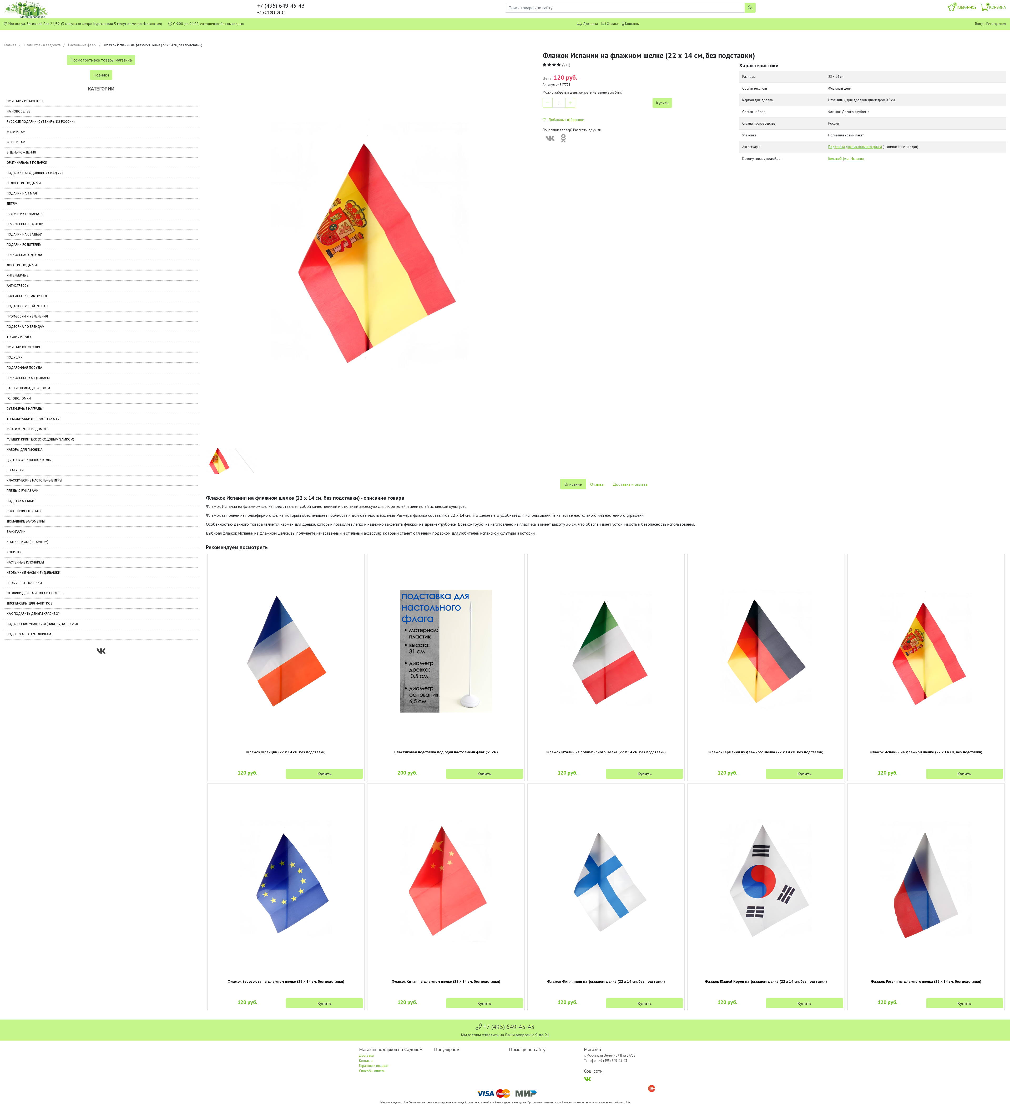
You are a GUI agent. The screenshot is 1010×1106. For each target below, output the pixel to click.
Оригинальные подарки (27, 163)
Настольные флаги (82, 45)
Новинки (101, 75)
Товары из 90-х (19, 337)
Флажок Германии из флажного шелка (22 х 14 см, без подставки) (766, 752)
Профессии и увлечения (27, 316)
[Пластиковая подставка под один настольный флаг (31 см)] (446, 651)
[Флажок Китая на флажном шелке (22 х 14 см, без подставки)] (446, 881)
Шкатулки (15, 470)
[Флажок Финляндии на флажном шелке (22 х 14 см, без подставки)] (606, 881)
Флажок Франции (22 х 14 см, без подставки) (286, 752)
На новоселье (18, 111)
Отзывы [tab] (597, 484)
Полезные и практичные (27, 296)
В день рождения (21, 152)
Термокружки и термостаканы (33, 419)
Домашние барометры (26, 521)
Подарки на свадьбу (24, 234)
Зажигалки (16, 532)
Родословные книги (24, 511)
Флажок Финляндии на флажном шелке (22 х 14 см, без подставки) (606, 981)
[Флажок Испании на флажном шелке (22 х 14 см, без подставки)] (926, 651)
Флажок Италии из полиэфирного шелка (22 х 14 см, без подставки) (606, 752)
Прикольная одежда (24, 255)
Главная (10, 45)
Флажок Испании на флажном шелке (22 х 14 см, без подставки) (926, 752)
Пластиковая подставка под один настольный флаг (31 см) (446, 752)
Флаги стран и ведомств (42, 45)
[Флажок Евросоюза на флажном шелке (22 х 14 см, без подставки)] (286, 881)
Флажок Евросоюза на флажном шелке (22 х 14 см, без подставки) (286, 981)
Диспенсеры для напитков (30, 603)
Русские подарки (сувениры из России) (41, 122)
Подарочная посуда (24, 368)
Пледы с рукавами (22, 491)
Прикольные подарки (25, 224)
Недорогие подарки (24, 183)
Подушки (15, 357)
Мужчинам (16, 132)
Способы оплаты (372, 1071)
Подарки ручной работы (27, 306)
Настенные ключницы (25, 562)
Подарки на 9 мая (22, 193)
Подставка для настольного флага (855, 147)
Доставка (590, 23)
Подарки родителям (24, 245)
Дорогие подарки (22, 265)
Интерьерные (17, 275)
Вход (979, 23)
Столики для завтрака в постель (35, 593)
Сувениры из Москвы (25, 101)
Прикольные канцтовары (28, 378)
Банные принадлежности (28, 388)
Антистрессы (18, 286)
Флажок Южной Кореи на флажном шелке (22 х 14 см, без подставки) (766, 981)
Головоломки (19, 398)
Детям (12, 204)
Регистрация (996, 23)
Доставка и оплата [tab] (630, 484)
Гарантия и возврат (373, 1065)
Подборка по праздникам (29, 634)
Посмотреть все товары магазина (101, 60)
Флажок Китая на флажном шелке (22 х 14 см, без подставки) (446, 981)
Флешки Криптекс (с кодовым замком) (40, 439)
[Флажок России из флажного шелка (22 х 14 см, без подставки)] (926, 881)
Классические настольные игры (34, 480)
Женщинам (16, 142)
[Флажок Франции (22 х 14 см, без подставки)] (286, 651)
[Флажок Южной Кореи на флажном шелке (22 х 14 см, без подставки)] (766, 881)
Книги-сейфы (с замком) (27, 542)
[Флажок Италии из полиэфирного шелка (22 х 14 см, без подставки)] (606, 651)
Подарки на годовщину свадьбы (35, 173)
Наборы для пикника (24, 450)
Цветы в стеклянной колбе (30, 460)
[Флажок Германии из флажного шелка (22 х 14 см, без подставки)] (766, 651)
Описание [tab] (573, 484)
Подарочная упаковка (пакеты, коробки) (42, 624)
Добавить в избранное (565, 119)
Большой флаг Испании (846, 158)
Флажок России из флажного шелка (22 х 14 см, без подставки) (926, 981)
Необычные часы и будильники (33, 573)
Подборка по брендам (25, 327)
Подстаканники (20, 501)
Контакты (632, 23)
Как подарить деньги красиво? (33, 614)
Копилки (14, 552)
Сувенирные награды (25, 409)
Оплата (612, 23)
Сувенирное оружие (24, 347)
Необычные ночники (24, 583)
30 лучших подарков (25, 214)
